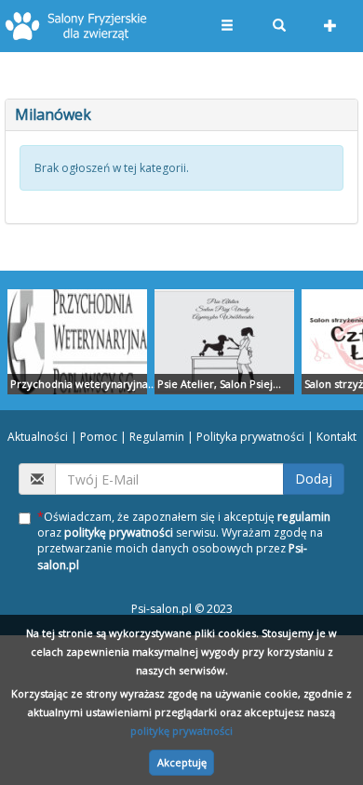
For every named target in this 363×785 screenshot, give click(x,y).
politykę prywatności (181, 731)
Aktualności (37, 437)
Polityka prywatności (250, 437)
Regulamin (156, 437)
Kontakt (336, 437)
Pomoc (98, 437)
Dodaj (313, 478)
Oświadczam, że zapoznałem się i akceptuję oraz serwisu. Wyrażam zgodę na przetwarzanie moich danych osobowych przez (183, 540)
